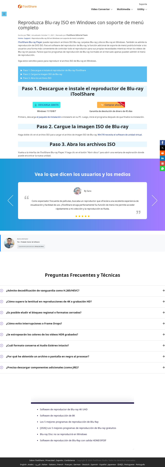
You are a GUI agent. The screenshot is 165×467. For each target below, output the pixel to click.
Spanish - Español (98, 464)
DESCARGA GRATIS (48, 104)
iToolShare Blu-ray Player (30, 42)
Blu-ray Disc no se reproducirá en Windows (63, 434)
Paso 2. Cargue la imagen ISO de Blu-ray (42, 74)
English (23, 464)
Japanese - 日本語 (115, 464)
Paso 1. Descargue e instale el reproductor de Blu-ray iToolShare (54, 70)
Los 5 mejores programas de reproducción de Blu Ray (69, 421)
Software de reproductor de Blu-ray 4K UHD (64, 409)
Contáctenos (69, 460)
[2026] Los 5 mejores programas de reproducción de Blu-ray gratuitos (78, 428)
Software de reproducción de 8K (57, 415)
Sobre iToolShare (36, 460)
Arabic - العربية (34, 464)
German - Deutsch (81, 464)
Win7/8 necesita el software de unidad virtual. (120, 134)
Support (27, 38)
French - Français (64, 464)
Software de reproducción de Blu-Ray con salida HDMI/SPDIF (73, 440)
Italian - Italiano (49, 464)
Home (20, 38)
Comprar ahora (113, 104)
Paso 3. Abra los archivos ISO (37, 78)
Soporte (143, 4)
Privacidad (50, 460)
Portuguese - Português (134, 464)
